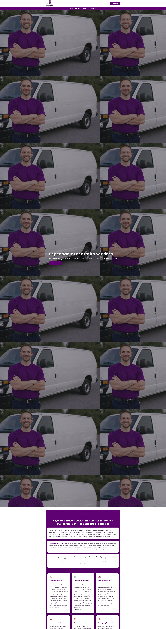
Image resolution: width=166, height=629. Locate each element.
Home (71, 8)
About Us (85, 8)
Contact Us (93, 8)
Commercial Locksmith (82, 580)
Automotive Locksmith (57, 623)
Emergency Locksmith (105, 623)
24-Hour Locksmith (80, 623)
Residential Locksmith (57, 580)
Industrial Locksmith (105, 580)
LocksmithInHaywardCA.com (59, 543)
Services (77, 8)
